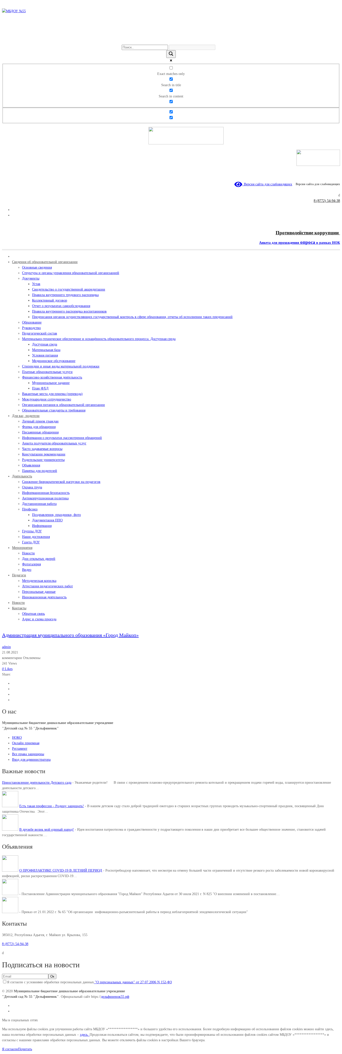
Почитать (25, 1049)
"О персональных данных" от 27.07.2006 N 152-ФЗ (133, 982)
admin (6, 647)
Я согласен (10, 1049)
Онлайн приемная (25, 743)
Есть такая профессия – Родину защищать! (51, 806)
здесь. (85, 1035)
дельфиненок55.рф (115, 997)
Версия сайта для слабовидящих (267, 184)
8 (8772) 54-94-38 (327, 201)
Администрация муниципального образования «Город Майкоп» (70, 635)
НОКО (17, 737)
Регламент (19, 748)
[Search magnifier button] (171, 54)
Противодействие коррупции (308, 232)
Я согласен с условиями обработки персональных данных (89, 982)
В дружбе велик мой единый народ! (46, 829)
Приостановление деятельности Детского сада (36, 782)
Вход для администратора (31, 759)
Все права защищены (28, 754)
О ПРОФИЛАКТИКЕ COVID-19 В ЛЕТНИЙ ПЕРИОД (60, 870)
